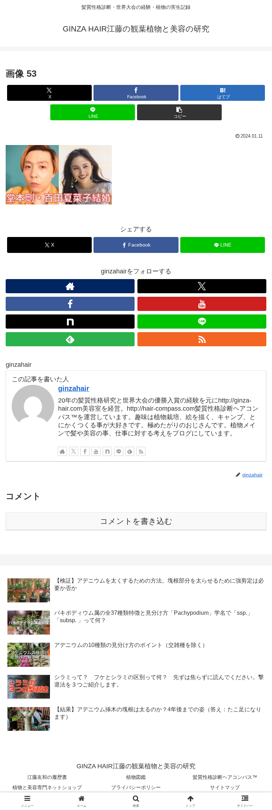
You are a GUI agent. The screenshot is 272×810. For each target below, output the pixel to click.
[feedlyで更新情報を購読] (70, 339)
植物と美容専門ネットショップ (47, 787)
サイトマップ (225, 787)
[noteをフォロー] (70, 321)
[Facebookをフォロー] (70, 304)
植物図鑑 (136, 777)
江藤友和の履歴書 (47, 777)
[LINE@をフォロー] (201, 321)
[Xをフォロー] (201, 286)
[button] (179, 112)
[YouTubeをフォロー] (201, 304)
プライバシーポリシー (136, 787)
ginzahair (73, 388)
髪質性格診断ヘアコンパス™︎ (225, 777)
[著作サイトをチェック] (70, 286)
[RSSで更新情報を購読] (201, 339)
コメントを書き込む (136, 521)
